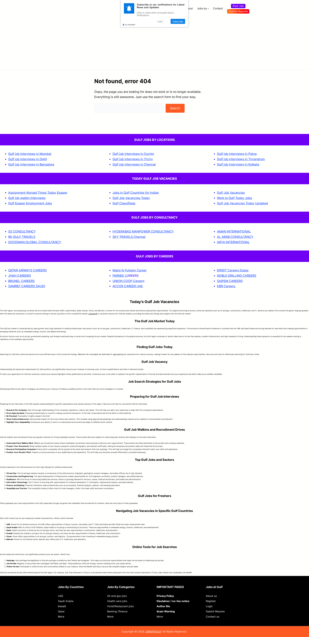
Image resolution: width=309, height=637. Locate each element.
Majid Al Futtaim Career (129, 270)
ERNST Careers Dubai (233, 270)
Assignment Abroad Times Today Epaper (37, 193)
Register (211, 601)
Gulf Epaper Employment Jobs (30, 203)
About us (211, 596)
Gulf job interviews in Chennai (134, 164)
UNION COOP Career (127, 281)
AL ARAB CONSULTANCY (235, 237)
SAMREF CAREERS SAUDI (26, 286)
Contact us (212, 616)
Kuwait (62, 606)
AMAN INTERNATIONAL (234, 231)
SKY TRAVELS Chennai (128, 237)
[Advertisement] (154, 41)
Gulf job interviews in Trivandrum (241, 159)
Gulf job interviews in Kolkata (238, 164)
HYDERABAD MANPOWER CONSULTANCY (143, 231)
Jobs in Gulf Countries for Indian (135, 193)
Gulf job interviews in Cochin (133, 154)
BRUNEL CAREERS (21, 281)
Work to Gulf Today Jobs (234, 198)
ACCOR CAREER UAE (127, 286)
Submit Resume (238, 11)
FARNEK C (119, 276)
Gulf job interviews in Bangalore (31, 164)
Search (175, 108)
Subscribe (178, 21)
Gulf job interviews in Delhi (27, 159)
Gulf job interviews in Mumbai (29, 154)
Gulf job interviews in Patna (237, 154)
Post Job (238, 6)
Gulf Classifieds (123, 203)
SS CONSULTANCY (22, 231)
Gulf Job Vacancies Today (131, 198)
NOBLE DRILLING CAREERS (236, 276)
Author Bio (163, 606)
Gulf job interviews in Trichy (132, 159)
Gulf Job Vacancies (231, 193)
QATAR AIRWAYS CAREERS (27, 270)
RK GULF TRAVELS (21, 237)
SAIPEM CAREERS (230, 281)
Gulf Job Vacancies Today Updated (242, 203)
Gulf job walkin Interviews (27, 198)
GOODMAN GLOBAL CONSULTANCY (34, 242)
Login (209, 606)
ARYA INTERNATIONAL (233, 242)
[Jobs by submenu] (208, 8)
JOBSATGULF (153, 631)
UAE (60, 596)
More (61, 616)
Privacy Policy (165, 596)
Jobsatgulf (92, 314)
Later (160, 21)
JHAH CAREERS (19, 276)
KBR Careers (226, 286)
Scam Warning (166, 611)
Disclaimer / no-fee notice (173, 601)
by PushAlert (130, 24)
